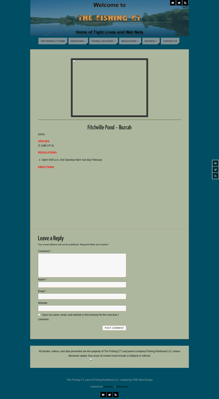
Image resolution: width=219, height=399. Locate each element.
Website (42, 303)
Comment (44, 251)
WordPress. (122, 387)
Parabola (109, 387)
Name (42, 279)
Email (42, 291)
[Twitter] (215, 169)
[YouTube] (215, 163)
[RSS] (215, 175)
